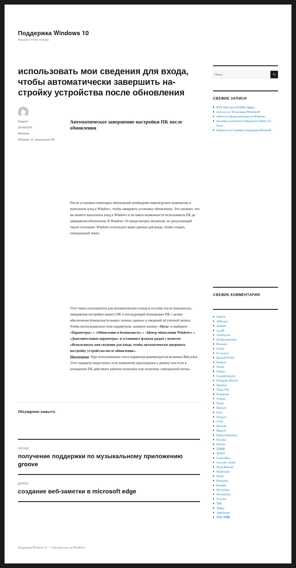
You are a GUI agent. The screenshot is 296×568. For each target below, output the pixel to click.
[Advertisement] (136, 167)
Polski (220, 476)
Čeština (220, 399)
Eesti (219, 412)
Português (222, 481)
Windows (23, 133)
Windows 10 (25, 139)
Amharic (221, 326)
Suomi (220, 367)
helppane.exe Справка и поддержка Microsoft (243, 130)
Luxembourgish (225, 376)
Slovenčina (223, 490)
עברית (219, 421)
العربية (220, 330)
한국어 (220, 453)
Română (221, 485)
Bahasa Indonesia (226, 435)
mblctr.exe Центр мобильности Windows (240, 116)
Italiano (221, 444)
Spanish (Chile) (225, 358)
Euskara (221, 362)
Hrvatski (221, 426)
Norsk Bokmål (224, 467)
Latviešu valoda (225, 462)
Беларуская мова (226, 339)
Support (23, 121)
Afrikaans (222, 321)
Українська (223, 512)
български (222, 394)
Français (221, 417)
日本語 (220, 449)
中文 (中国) (223, 517)
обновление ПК (45, 139)
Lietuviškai (223, 458)
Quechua (221, 385)
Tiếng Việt (222, 389)
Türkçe (220, 508)
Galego (220, 371)
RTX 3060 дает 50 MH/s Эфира (235, 107)
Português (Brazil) (227, 380)
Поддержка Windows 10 (53, 32)
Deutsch (221, 408)
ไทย (219, 503)
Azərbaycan (223, 335)
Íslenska (221, 440)
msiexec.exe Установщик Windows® (238, 112)
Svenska (221, 499)
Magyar (221, 430)
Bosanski (221, 344)
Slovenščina (223, 494)
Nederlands (223, 471)
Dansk (220, 403)
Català (220, 348)
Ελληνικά (222, 353)
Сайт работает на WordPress (68, 547)
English (221, 316)
